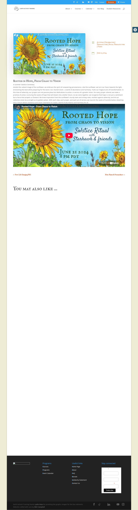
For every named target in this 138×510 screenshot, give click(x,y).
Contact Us (76, 483)
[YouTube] (88, 2)
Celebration (109, 42)
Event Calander (48, 473)
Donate (111, 2)
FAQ (96, 2)
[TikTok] (77, 2)
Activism (100, 42)
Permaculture (102, 44)
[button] (135, 30)
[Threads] (86, 3)
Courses (78, 9)
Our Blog (100, 9)
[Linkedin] (83, 2)
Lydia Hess (39, 504)
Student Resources (114, 9)
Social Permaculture (117, 44)
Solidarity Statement (79, 480)
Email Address (109, 483)
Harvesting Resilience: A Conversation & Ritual (34, 432)
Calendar (89, 9)
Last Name (107, 476)
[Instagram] (92, 2)
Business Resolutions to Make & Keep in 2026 (33, 348)
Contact (101, 2)
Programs (46, 470)
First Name (107, 470)
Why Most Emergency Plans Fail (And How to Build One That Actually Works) (46, 264)
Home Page (76, 467)
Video (100, 47)
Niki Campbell (39, 507)
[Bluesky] (80, 3)
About (67, 9)
